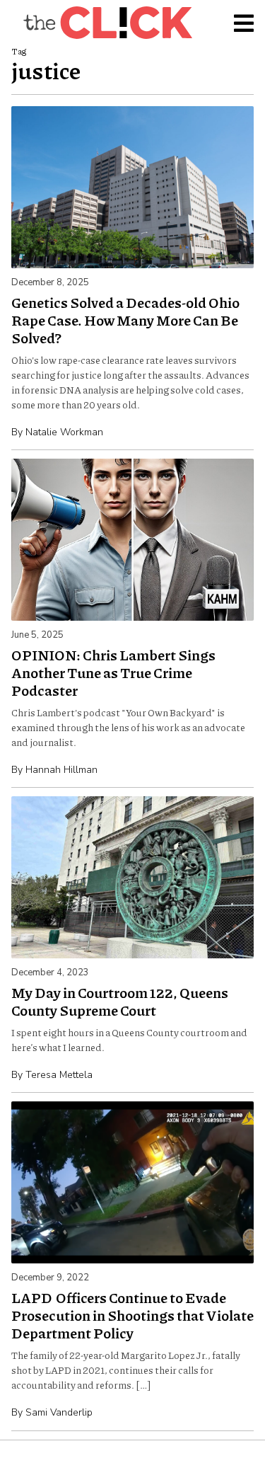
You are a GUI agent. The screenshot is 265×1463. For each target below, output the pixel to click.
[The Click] (107, 22)
